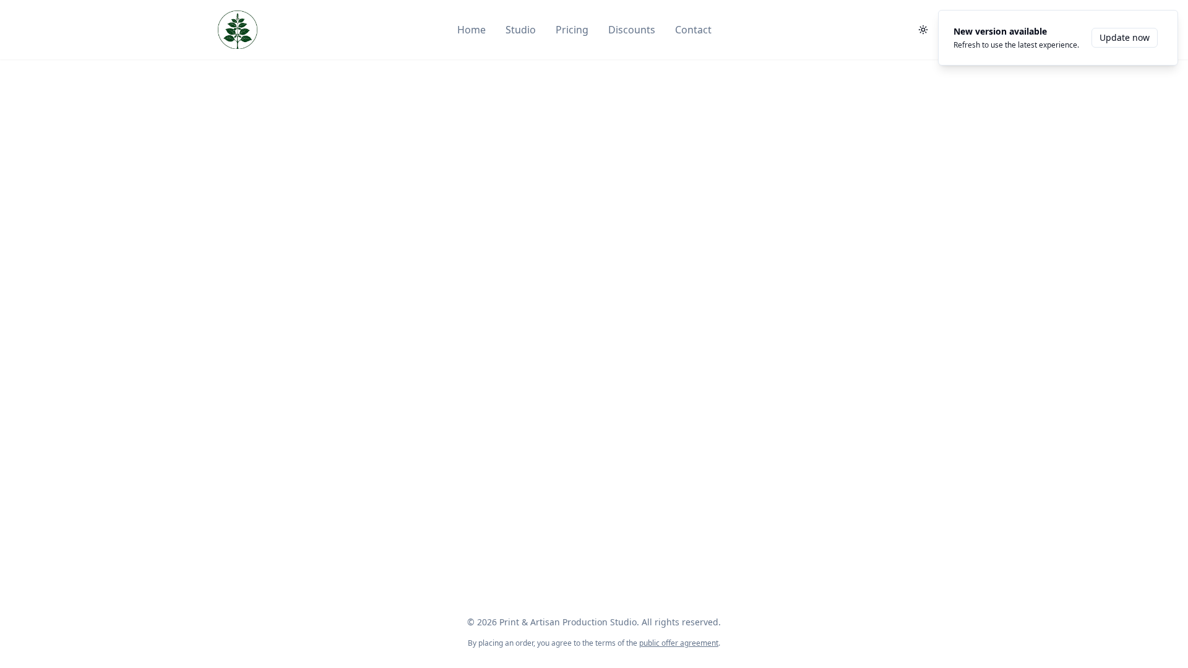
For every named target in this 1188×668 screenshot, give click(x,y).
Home (471, 29)
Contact (693, 29)
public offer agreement (678, 643)
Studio (521, 29)
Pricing (572, 29)
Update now (1125, 37)
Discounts (631, 29)
